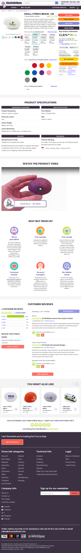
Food (20, 458)
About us (4, 492)
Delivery (39, 468)
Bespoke (4, 462)
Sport (3, 468)
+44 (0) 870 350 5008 (72, 3)
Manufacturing (41, 465)
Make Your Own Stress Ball (46, 471)
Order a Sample (69, 19)
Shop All (4, 455)
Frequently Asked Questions (47, 474)
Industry (21, 462)
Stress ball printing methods (71, 72)
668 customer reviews (13, 279)
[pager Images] (3, 37)
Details (61, 41)
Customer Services (59, 7)
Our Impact (5, 498)
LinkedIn (6, 506)
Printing (39, 458)
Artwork (39, 455)
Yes (38, 335)
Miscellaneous (23, 477)
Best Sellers (25, 7)
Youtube (6, 518)
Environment (6, 483)
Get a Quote (68, 15)
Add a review (42, 374)
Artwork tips (54, 86)
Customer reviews (8, 501)
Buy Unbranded (69, 59)
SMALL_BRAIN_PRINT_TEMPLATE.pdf (57, 148)
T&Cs (67, 458)
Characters (5, 471)
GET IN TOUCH (12, 442)
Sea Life (21, 468)
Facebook (7, 509)
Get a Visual (68, 23)
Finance (21, 471)
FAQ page (70, 68)
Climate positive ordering (32, 16)
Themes (13, 7)
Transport (5, 480)
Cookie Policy (70, 465)
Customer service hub (72, 67)
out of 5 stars (20, 312)
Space (20, 474)
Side (27, 89)
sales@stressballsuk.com (13, 531)
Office (3, 474)
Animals (21, 465)
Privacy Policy (70, 462)
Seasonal (4, 477)
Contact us (5, 495)
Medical (21, 455)
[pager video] (21, 37)
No (43, 335)
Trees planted (65, 43)
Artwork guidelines (72, 70)
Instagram (7, 515)
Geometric (5, 465)
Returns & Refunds (72, 455)
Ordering (39, 462)
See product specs (52, 32)
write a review (12, 346)
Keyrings (21, 480)
